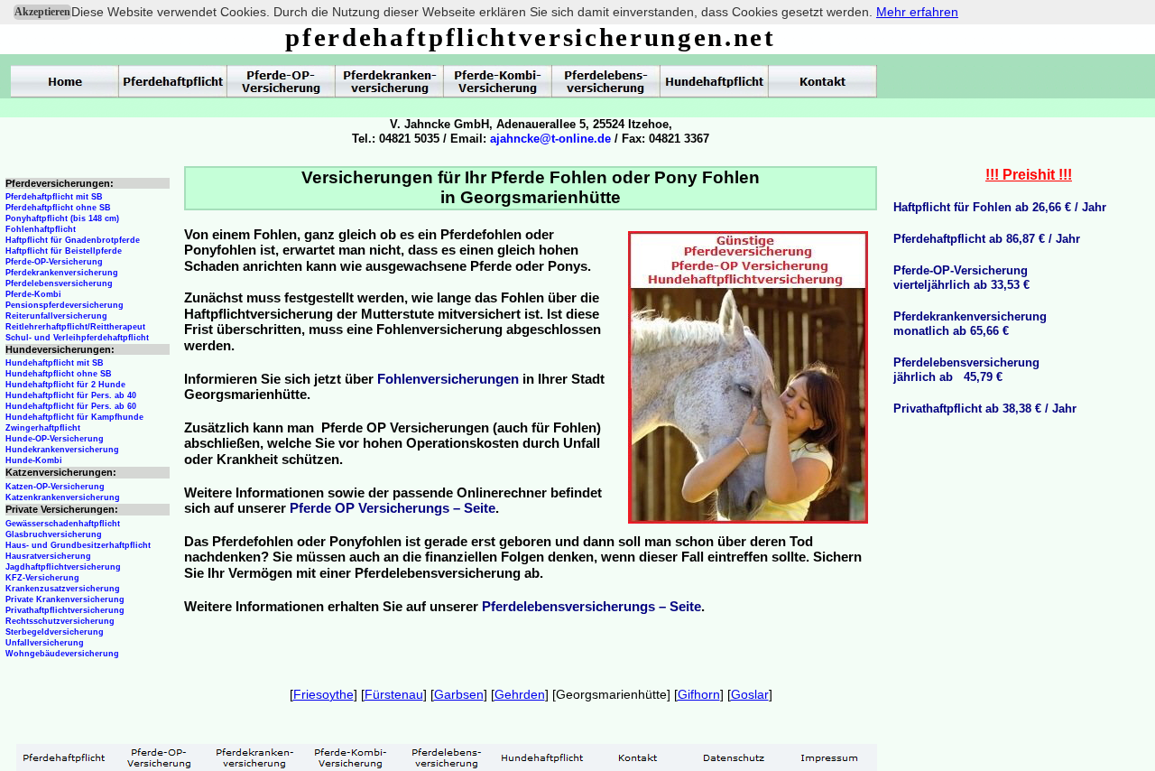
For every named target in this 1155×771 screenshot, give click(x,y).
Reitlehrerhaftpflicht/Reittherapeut (75, 326)
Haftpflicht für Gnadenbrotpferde (72, 240)
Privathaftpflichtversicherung (65, 610)
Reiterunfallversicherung (56, 315)
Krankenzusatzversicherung (62, 588)
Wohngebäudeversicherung (62, 653)
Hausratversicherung (48, 556)
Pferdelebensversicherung (59, 283)
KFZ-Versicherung (42, 577)
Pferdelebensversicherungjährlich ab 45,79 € (966, 370)
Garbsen (459, 694)
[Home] (65, 81)
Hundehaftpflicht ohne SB (58, 373)
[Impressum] (829, 757)
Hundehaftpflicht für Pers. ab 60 (70, 406)
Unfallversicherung (44, 642)
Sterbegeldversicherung (54, 631)
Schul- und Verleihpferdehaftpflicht (77, 337)
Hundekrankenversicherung (62, 449)
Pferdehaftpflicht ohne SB (58, 207)
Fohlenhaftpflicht (40, 229)
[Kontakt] (823, 81)
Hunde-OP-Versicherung (54, 438)
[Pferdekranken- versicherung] (390, 81)
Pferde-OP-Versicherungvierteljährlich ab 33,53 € (961, 278)
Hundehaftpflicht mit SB (54, 362)
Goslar (750, 694)
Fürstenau (394, 694)
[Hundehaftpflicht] (715, 81)
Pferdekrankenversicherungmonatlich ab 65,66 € (970, 324)
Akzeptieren (42, 11)
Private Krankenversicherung (65, 599)
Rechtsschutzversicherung (60, 621)
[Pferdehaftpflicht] (173, 81)
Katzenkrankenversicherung (62, 497)
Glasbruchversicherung (53, 534)
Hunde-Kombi (33, 460)
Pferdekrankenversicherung (61, 272)
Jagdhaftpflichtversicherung (63, 566)
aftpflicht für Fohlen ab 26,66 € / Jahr (1003, 207)
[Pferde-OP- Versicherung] (281, 81)
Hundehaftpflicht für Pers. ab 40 (70, 395)
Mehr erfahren (917, 12)
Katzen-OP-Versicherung (55, 486)
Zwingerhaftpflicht (42, 427)
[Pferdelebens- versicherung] (606, 81)
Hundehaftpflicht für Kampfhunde (74, 417)
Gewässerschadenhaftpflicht (62, 523)
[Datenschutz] (733, 757)
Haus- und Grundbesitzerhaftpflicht (78, 545)
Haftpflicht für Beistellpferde (63, 250)
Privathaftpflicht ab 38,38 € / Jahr (984, 408)
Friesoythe (323, 694)
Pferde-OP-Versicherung (54, 261)
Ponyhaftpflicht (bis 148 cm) (62, 218)
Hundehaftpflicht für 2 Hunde (65, 384)
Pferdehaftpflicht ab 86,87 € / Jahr (986, 239)
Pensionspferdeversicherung (64, 305)
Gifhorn (699, 694)
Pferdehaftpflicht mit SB (54, 196)
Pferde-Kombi (33, 294)
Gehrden (519, 694)
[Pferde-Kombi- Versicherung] (498, 81)
